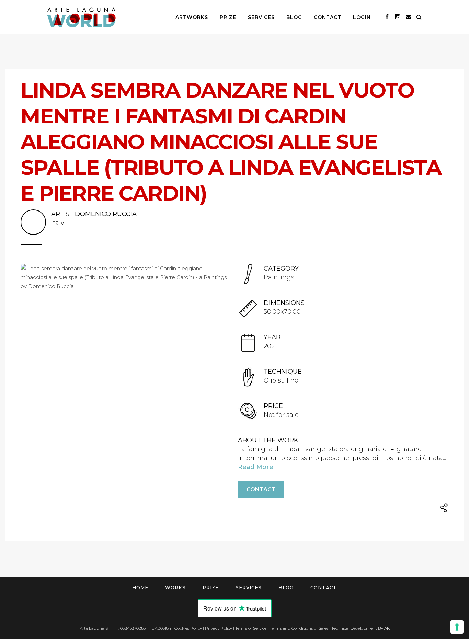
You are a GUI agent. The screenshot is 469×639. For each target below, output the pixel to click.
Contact (261, 489)
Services (249, 587)
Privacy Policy (218, 628)
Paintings (279, 277)
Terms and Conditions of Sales (299, 628)
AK (387, 628)
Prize (211, 587)
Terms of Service (250, 628)
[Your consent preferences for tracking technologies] (457, 627)
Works (175, 587)
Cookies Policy (188, 628)
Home (140, 587)
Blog (286, 587)
